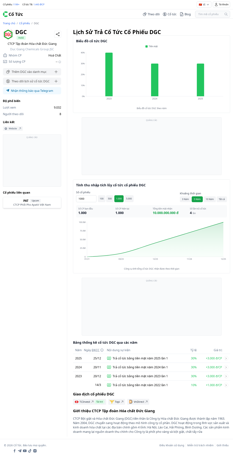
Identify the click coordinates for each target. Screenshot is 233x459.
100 (102, 198)
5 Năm (197, 199)
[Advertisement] (32, 162)
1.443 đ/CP (38, 4)
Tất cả (222, 199)
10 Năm (210, 199)
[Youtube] (25, 451)
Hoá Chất (54, 55)
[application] (151, 78)
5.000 (129, 198)
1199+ (16, 4)
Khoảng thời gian (190, 193)
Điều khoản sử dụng (171, 445)
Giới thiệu (223, 445)
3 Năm (185, 199)
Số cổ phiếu (83, 192)
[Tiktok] (30, 451)
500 (110, 198)
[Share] (57, 34)
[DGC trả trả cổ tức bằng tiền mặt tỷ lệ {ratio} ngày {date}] (226, 358)
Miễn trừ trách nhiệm (200, 445)
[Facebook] (14, 451)
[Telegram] (19, 451)
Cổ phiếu (24, 23)
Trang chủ (9, 23)
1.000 (119, 198)
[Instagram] (35, 451)
